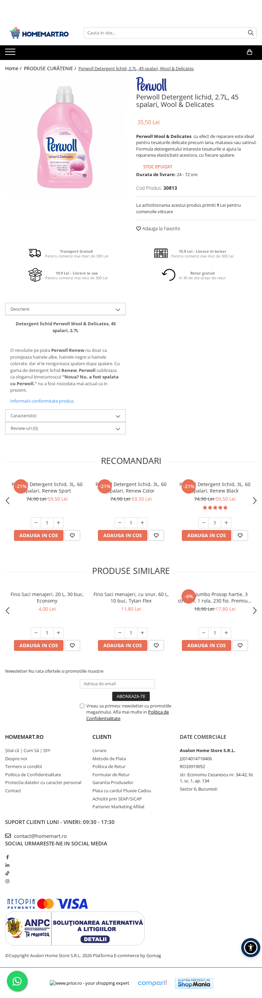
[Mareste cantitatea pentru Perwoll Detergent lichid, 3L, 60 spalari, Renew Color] (142, 522)
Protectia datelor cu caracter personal (43, 782)
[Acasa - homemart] (39, 33)
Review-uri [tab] (24, 428)
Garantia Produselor (112, 782)
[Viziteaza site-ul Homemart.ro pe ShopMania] (194, 983)
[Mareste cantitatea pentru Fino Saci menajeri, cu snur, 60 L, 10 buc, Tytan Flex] (142, 632)
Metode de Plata (109, 758)
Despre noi (16, 758)
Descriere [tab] (20, 309)
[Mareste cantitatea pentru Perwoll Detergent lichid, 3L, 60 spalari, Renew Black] (226, 522)
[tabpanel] (65, 137)
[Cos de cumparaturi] (249, 52)
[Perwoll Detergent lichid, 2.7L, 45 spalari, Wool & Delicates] (65, 137)
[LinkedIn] (7, 865)
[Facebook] (7, 857)
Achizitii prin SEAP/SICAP (117, 799)
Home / (14, 68)
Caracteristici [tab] (24, 415)
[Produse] (11, 54)
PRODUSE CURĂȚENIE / (50, 68)
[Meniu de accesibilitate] (250, 947)
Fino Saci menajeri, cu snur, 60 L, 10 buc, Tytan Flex (131, 597)
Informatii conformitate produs (42, 401)
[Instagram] (7, 881)
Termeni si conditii (23, 766)
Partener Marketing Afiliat (118, 807)
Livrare (99, 750)
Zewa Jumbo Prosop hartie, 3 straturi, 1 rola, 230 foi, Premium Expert (215, 597)
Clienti (102, 736)
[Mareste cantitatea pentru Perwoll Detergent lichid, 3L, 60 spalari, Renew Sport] (58, 522)
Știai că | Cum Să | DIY (27, 750)
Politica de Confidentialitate (33, 774)
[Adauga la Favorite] (72, 535)
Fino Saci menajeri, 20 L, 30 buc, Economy (47, 597)
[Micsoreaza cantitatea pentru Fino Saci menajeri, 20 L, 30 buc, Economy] (36, 632)
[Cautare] (251, 32)
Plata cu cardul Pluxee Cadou (121, 791)
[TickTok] (7, 873)
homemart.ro (24, 736)
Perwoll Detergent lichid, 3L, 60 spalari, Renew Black (214, 487)
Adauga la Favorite (160, 228)
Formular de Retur (111, 774)
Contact (13, 791)
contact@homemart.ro (40, 835)
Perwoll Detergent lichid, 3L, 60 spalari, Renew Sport (47, 487)
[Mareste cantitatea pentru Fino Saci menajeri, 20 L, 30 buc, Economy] (58, 632)
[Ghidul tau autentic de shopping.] (152, 983)
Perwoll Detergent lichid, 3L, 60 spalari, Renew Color (131, 487)
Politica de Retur (109, 766)
